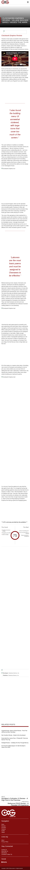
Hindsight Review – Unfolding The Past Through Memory (14, 742)
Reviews (3, 826)
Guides (3, 830)
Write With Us (4, 851)
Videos (3, 832)
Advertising (4, 852)
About (2, 840)
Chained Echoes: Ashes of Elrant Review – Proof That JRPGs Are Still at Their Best (14, 731)
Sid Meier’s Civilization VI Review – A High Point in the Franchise (14, 799)
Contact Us (4, 849)
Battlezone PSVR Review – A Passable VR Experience (18, 804)
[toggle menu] (28, 2)
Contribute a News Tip (6, 854)
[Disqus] (15, 604)
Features (3, 829)
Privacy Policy (4, 841)
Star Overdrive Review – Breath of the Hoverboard (13, 735)
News (2, 824)
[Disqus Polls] (15, 566)
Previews (3, 827)
